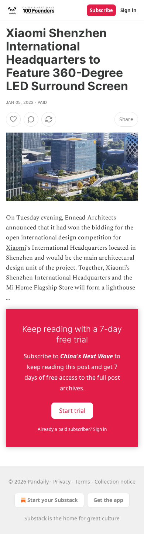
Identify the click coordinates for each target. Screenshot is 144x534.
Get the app (108, 499)
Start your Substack (52, 499)
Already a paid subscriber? (72, 429)
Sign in (128, 10)
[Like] (13, 119)
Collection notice (115, 481)
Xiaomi (16, 248)
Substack (35, 518)
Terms (82, 481)
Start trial (72, 410)
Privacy (62, 481)
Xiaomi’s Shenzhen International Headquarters (68, 272)
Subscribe (101, 10)
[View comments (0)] (31, 119)
